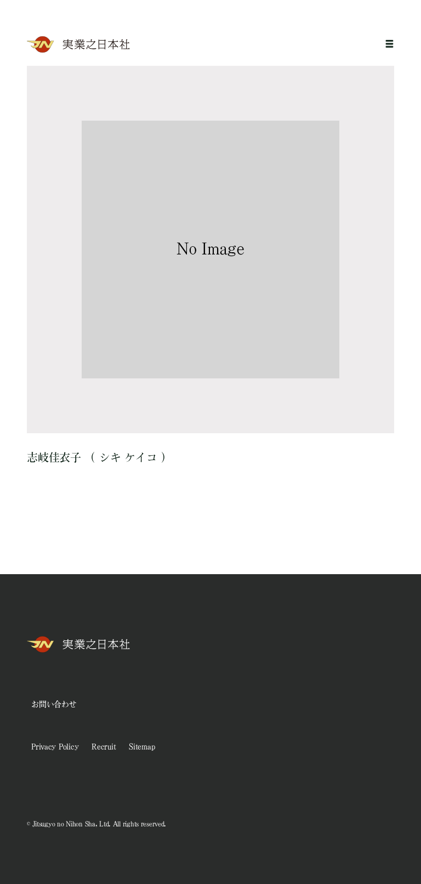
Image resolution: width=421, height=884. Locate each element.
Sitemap (142, 746)
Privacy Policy (54, 746)
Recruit (104, 746)
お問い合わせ (53, 704)
